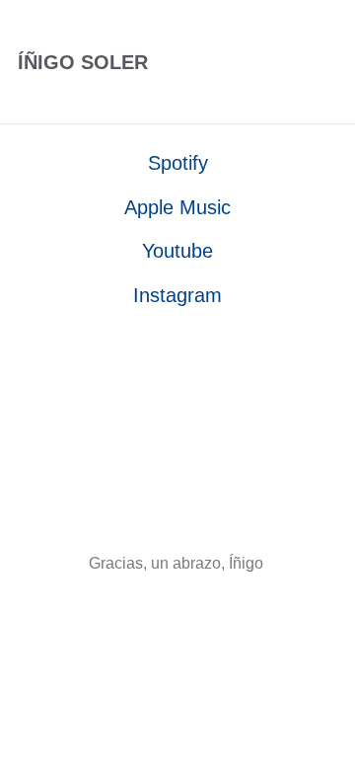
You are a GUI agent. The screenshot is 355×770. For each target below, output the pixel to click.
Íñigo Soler (83, 62)
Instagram (177, 295)
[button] (293, 62)
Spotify (178, 163)
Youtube (177, 251)
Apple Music (177, 207)
